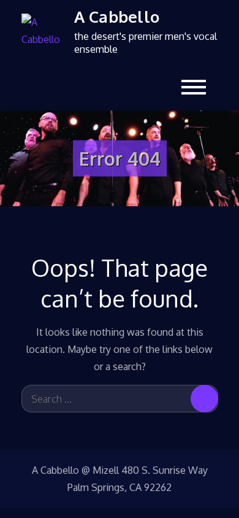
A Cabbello (117, 16)
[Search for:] (119, 399)
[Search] (204, 398)
